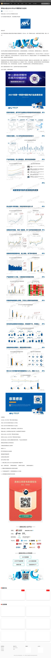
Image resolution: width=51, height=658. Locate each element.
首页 (11, 3)
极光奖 (30, 3)
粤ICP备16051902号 (34, 655)
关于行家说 (35, 3)
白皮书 (22, 3)
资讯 (15, 3)
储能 (14, 649)
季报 (18, 3)
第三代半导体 (15, 647)
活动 (26, 3)
